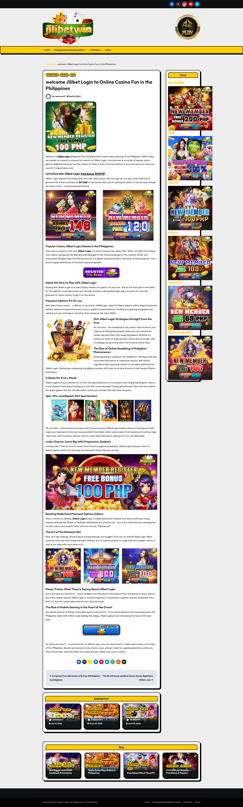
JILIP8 (173, 182)
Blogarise (78, 802)
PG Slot (64, 75)
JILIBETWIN (52, 75)
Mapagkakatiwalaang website (69, 50)
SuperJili (175, 282)
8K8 (171, 132)
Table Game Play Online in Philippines (102, 771)
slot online (186, 766)
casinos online (94, 709)
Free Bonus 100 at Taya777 (139, 717)
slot (72, 75)
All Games (95, 50)
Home (47, 50)
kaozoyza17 (60, 96)
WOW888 (176, 82)
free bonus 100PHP (93, 173)
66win (173, 232)
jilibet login (64, 156)
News (108, 50)
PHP (85, 182)
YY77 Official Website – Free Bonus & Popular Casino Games (178, 773)
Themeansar (92, 802)
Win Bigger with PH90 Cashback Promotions (60, 715)
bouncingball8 (179, 332)
